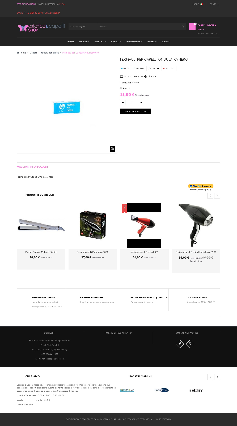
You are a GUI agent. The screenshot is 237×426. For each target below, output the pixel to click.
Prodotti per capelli (49, 53)
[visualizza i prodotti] (127, 390)
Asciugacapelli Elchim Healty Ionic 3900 (196, 252)
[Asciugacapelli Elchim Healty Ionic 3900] (196, 225)
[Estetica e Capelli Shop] (41, 27)
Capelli (33, 53)
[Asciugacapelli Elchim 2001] (144, 225)
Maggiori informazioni (32, 166)
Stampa (152, 76)
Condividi (139, 68)
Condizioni (125, 82)
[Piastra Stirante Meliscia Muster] (41, 225)
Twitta (126, 68)
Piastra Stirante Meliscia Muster (41, 252)
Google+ (154, 68)
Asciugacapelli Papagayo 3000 (92, 252)
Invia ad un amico (133, 76)
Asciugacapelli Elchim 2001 (144, 252)
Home (22, 53)
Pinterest (170, 68)
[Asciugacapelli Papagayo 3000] (93, 225)
